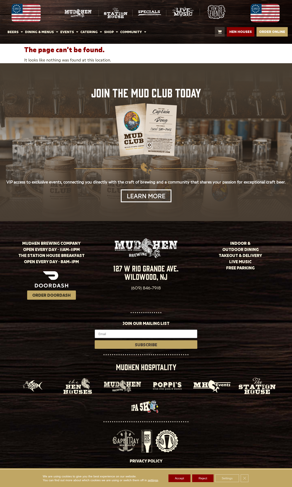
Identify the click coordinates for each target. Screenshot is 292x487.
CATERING (89, 31)
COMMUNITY (131, 31)
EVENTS (67, 31)
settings (153, 480)
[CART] (220, 32)
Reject (203, 478)
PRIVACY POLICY (146, 461)
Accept (179, 478)
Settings (227, 478)
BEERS (13, 31)
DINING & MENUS (39, 31)
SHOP (109, 31)
